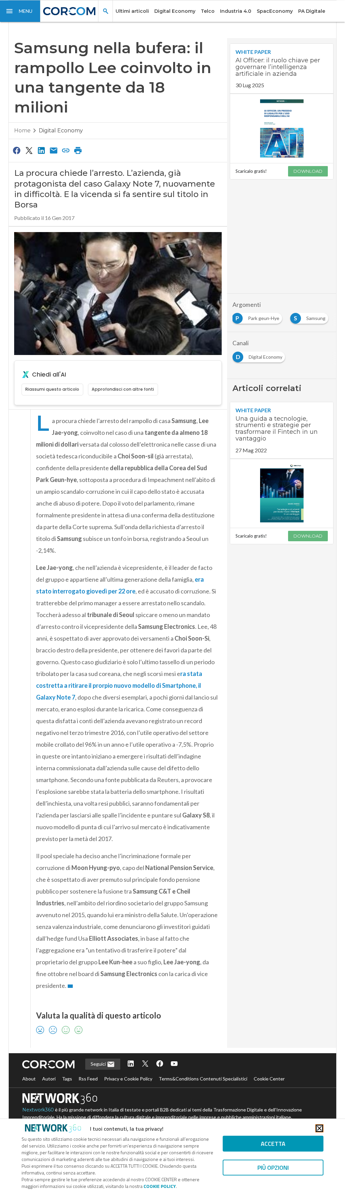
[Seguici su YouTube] (174, 1064)
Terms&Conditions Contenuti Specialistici (203, 1078)
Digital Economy (174, 11)
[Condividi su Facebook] (16, 150)
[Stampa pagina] (78, 150)
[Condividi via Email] (53, 150)
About (29, 1078)
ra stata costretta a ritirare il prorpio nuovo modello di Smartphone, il (119, 685)
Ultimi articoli (132, 11)
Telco (208, 11)
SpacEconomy (275, 11)
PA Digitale (311, 11)
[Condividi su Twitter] (29, 150)
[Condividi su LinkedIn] (41, 150)
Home (22, 130)
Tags (67, 1078)
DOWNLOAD (307, 171)
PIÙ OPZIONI (273, 1167)
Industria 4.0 (235, 11)
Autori (49, 1078)
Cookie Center (269, 1078)
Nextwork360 (38, 1110)
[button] (20, 11)
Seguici (99, 1064)
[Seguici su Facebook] (160, 1064)
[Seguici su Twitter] (145, 1064)
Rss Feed (88, 1078)
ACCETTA (273, 1143)
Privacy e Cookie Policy (128, 1078)
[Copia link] (65, 150)
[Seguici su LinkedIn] (131, 1064)
